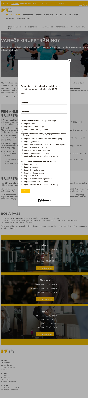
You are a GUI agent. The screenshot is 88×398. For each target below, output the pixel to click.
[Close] (69, 60)
